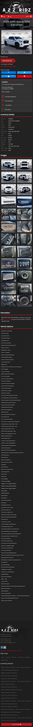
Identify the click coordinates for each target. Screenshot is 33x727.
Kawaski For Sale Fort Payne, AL (9, 703)
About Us (14, 657)
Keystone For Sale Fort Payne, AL (9, 706)
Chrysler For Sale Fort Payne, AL (9, 678)
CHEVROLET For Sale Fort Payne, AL (10, 670)
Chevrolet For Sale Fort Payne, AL (9, 675)
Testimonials (4, 660)
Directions (15, 650)
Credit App (27, 657)
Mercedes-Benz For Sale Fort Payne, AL (11, 712)
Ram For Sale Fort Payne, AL (24, 717)
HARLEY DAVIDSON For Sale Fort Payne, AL (11, 689)
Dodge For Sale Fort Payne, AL (8, 681)
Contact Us (9, 650)
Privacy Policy (3, 650)
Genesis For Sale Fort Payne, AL (9, 687)
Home (2, 657)
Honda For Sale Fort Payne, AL (8, 692)
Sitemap (20, 650)
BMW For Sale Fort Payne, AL (8, 667)
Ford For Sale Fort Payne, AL (24, 681)
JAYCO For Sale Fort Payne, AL (8, 701)
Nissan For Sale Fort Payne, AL (8, 717)
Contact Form (7, 319)
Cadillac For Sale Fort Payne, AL (9, 673)
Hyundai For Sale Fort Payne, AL (9, 698)
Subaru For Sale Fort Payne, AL (8, 720)
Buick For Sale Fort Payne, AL (24, 667)
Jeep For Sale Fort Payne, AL (24, 701)
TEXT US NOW (16, 724)
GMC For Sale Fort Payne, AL (8, 684)
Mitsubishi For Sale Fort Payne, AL (9, 715)
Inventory (8, 657)
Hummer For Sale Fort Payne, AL (9, 695)
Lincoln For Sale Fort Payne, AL (23, 709)
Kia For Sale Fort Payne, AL (7, 709)
